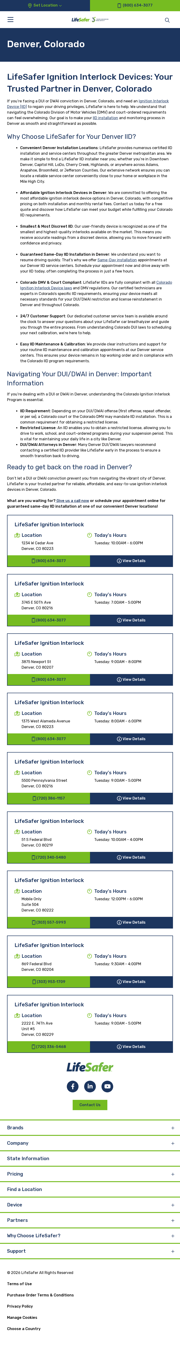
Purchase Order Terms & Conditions (40, 1295)
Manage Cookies (22, 1317)
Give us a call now (72, 501)
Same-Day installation (117, 260)
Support (16, 1251)
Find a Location (24, 1189)
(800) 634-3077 (51, 561)
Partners (17, 1220)
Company (17, 1143)
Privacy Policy (20, 1306)
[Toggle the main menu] (10, 19)
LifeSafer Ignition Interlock (49, 524)
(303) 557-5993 (51, 922)
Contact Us (90, 1105)
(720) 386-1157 (51, 798)
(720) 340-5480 (51, 857)
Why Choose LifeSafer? (33, 1235)
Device (14, 1205)
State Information (28, 1158)
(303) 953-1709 (51, 981)
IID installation (105, 118)
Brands (15, 1127)
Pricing (15, 1174)
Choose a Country (24, 1329)
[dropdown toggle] (173, 1127)
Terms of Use (19, 1284)
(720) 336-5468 (51, 1046)
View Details (134, 561)
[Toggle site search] (167, 19)
